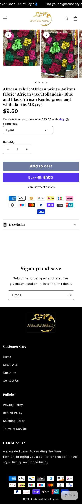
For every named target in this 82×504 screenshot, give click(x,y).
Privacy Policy (13, 404)
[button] (5, 18)
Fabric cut (10, 123)
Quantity (9, 142)
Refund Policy (12, 412)
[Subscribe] (69, 295)
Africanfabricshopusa (46, 499)
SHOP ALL (10, 364)
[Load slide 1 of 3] (35, 82)
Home (7, 356)
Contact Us (11, 380)
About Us (9, 372)
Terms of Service (15, 428)
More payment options (41, 186)
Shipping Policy (14, 420)
